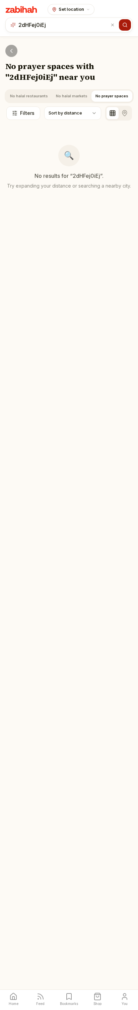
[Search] (125, 25)
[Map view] (125, 113)
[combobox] (63, 25)
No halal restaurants (29, 96)
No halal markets (71, 96)
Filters (27, 113)
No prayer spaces (111, 96)
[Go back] (11, 51)
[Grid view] (113, 113)
